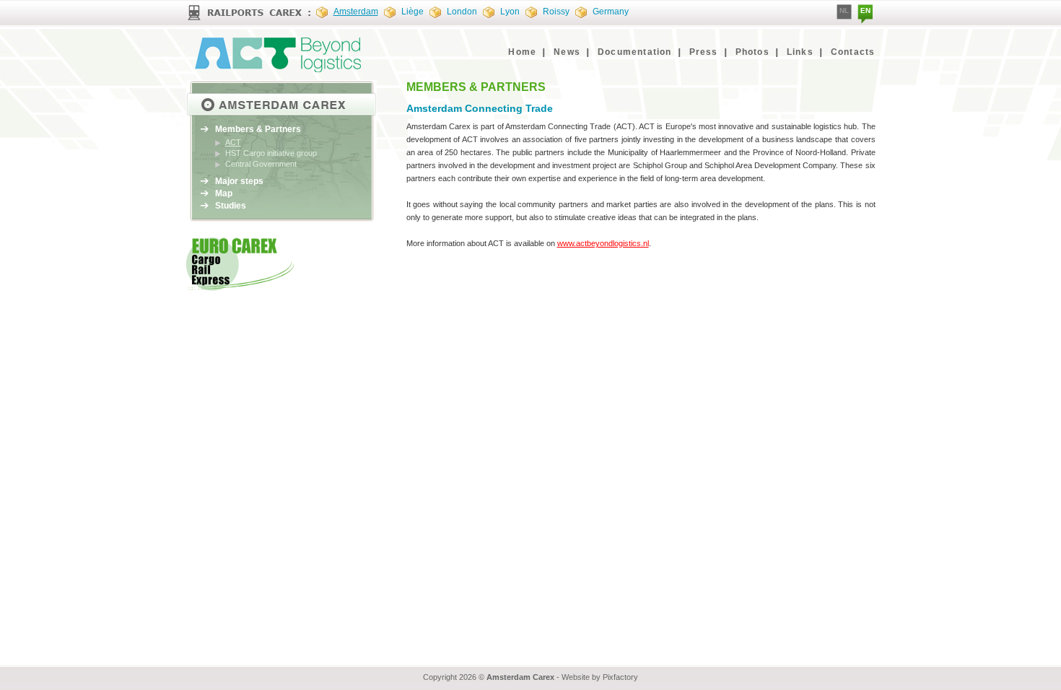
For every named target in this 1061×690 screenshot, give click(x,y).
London (462, 11)
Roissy (556, 11)
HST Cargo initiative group (271, 153)
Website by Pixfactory (600, 677)
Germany (611, 11)
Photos (752, 52)
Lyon (510, 11)
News (567, 52)
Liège (412, 11)
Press (703, 52)
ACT (233, 142)
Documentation (635, 52)
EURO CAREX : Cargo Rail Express (278, 55)
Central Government (261, 164)
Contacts (853, 52)
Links (800, 52)
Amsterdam (355, 11)
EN (865, 10)
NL (844, 10)
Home (522, 52)
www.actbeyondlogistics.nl (603, 243)
